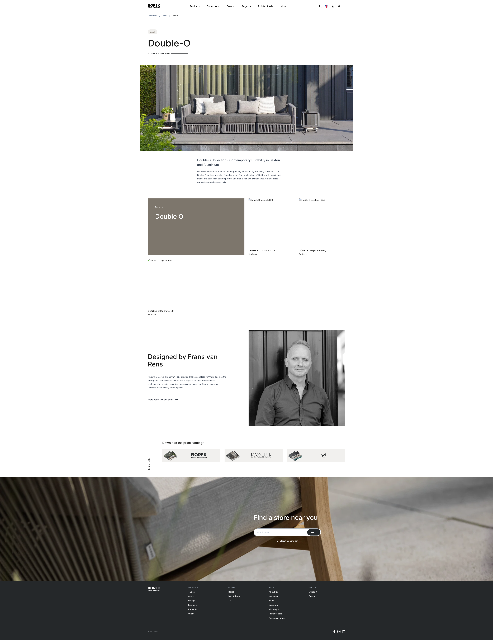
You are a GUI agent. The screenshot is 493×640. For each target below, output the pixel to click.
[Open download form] (191, 455)
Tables (191, 592)
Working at (274, 609)
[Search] (320, 6)
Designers (273, 605)
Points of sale (275, 613)
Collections (152, 16)
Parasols (192, 609)
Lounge (192, 600)
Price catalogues (277, 618)
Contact (312, 596)
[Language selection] (326, 6)
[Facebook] (334, 632)
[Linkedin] (343, 632)
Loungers (192, 605)
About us (273, 592)
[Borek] (154, 589)
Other (191, 613)
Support (313, 592)
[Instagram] (338, 632)
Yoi (229, 600)
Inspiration (274, 596)
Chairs (191, 596)
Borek (164, 16)
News (271, 600)
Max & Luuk (234, 596)
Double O (176, 16)
